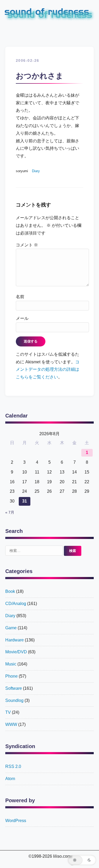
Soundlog (14, 700)
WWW (11, 724)
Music (10, 664)
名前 (20, 296)
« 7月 (9, 512)
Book (10, 591)
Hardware (14, 640)
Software (13, 688)
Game (11, 628)
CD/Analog (15, 603)
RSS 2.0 (13, 766)
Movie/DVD (16, 652)
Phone (11, 676)
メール (22, 318)
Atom (10, 778)
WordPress (15, 820)
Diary (36, 171)
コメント (27, 245)
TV (8, 712)
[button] (81, 860)
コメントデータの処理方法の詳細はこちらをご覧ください (47, 369)
